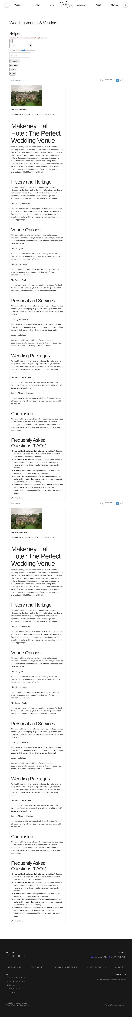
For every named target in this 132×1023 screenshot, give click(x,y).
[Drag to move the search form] (11, 41)
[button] (6, 4)
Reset (12, 74)
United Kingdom (36, 38)
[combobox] (19, 55)
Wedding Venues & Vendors (19, 38)
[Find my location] (30, 45)
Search (13, 69)
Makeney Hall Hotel (19, 109)
